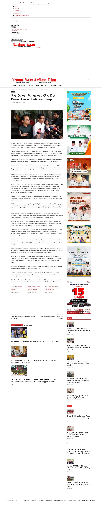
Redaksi (16, 102)
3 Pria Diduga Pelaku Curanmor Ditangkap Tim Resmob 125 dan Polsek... (78, 364)
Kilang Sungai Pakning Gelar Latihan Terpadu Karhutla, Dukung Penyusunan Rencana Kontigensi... (78, 451)
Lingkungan (44, 85)
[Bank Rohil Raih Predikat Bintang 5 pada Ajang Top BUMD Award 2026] (37, 332)
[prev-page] (11, 385)
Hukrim (31, 85)
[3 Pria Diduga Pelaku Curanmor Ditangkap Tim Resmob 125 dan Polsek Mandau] (79, 357)
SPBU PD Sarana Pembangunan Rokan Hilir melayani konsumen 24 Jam (79, 484)
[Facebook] (12, 105)
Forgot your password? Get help (19, 29)
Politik (37, 85)
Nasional (53, 85)
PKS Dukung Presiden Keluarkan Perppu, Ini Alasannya (16, 288)
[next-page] (12, 385)
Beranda (14, 85)
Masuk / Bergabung (19, 2)
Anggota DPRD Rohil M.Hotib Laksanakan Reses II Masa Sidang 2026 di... (78, 330)
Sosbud (60, 85)
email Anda (14, 38)
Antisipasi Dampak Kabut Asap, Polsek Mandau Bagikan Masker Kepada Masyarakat (78, 380)
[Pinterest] (19, 105)
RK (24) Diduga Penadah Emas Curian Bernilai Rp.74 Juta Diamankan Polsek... (77, 397)
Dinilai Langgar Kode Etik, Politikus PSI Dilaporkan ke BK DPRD (23, 317)
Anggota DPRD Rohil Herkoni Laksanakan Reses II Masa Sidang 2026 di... (78, 347)
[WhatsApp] (22, 105)
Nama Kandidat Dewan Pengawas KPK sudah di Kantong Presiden (34, 288)
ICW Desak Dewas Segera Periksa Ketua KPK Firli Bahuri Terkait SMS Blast (52, 288)
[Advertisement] (51, 66)
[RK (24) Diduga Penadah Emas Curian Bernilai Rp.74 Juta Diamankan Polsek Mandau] (79, 390)
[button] (89, 79)
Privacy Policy (14, 30)
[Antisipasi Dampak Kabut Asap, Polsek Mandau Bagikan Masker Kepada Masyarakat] (79, 374)
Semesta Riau (23, 85)
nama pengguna (15, 21)
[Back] (34, 0)
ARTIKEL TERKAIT (17, 325)
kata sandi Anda (15, 25)
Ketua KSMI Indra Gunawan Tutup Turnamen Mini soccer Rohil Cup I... (78, 418)
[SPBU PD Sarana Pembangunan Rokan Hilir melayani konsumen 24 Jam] (79, 478)
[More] (26, 105)
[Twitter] (16, 105)
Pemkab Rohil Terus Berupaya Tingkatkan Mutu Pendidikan (51, 317)
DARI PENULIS (27, 325)
